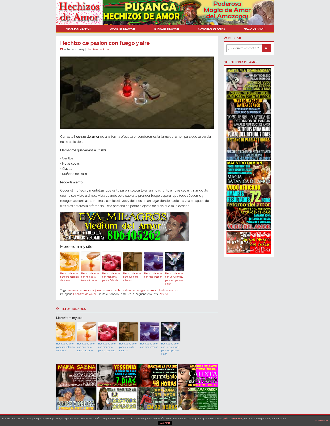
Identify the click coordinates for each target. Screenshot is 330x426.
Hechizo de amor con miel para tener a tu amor (90, 277)
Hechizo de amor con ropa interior (153, 275)
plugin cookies (321, 420)
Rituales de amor (166, 28)
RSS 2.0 (163, 294)
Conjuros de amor (211, 28)
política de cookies (232, 418)
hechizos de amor (125, 290)
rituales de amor (168, 290)
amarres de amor (78, 290)
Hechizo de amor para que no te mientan (132, 277)
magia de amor (146, 290)
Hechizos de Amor (78, 28)
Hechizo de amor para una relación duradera (69, 277)
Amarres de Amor (122, 28)
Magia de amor (254, 28)
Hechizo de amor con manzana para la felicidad (111, 277)
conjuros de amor (101, 290)
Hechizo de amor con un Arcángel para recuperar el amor (174, 278)
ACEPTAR (165, 423)
